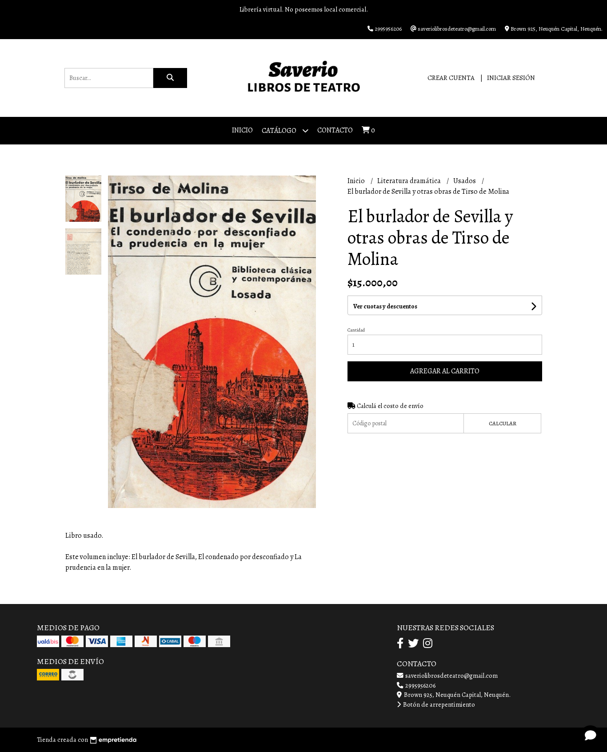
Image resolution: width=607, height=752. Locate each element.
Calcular (502, 423)
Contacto (335, 130)
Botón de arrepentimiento (438, 704)
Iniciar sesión (511, 77)
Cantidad (356, 330)
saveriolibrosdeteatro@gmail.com (451, 675)
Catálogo (280, 131)
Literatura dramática (409, 181)
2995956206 (419, 685)
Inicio (242, 130)
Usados (465, 181)
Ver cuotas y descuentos (385, 306)
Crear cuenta (451, 77)
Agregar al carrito (444, 371)
